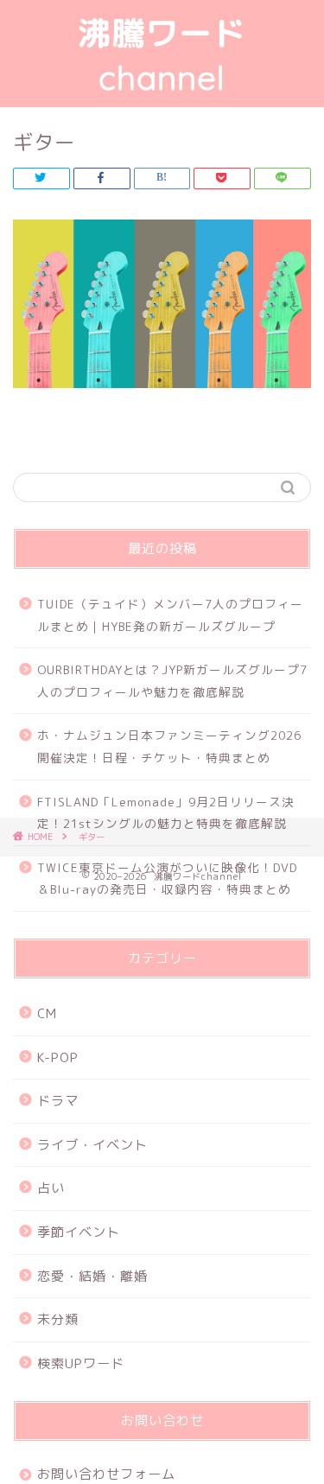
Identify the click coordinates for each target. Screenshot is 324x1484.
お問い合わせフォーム (106, 1474)
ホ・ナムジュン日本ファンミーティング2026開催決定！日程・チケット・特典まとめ (169, 746)
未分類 (58, 1319)
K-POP (58, 1057)
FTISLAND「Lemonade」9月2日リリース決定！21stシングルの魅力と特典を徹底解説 (166, 812)
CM (47, 1013)
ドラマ (58, 1101)
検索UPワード (80, 1363)
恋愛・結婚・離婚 (92, 1276)
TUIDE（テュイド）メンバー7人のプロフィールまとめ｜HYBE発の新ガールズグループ (170, 615)
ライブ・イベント (92, 1145)
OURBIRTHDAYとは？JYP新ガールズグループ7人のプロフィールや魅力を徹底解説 (172, 680)
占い (51, 1188)
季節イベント (78, 1232)
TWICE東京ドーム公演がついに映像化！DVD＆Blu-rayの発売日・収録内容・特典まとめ (167, 878)
